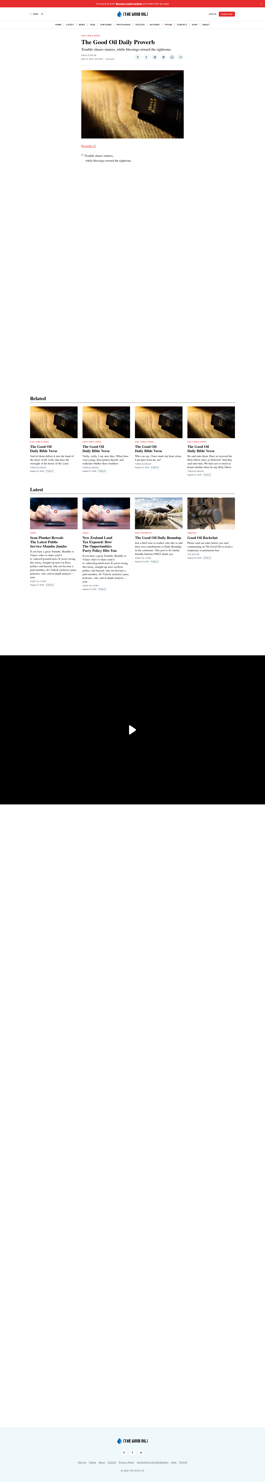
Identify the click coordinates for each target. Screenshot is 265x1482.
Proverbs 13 (88, 146)
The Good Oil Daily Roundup (158, 537)
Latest (70, 24)
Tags (92, 24)
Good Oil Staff (38, 581)
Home (58, 24)
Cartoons (106, 24)
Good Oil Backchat (202, 537)
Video (33, 533)
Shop (195, 24)
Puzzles (140, 24)
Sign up (82, 1462)
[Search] (42, 14)
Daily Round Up (143, 533)
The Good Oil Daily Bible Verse (43, 448)
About (206, 24)
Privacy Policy (126, 1462)
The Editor (193, 554)
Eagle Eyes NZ (89, 55)
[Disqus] (132, 250)
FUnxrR (183, 1462)
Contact (182, 24)
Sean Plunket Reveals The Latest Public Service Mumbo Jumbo (48, 542)
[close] (261, 3)
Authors (155, 24)
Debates (191, 533)
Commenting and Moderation (153, 1462)
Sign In (212, 14)
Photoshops (124, 24)
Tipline (168, 24)
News (82, 24)
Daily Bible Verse (90, 36)
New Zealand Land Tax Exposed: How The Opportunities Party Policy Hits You (100, 544)
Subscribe (226, 14)
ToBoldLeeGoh (38, 467)
